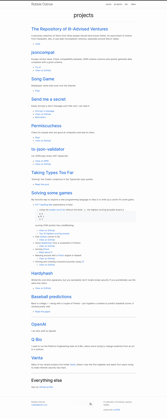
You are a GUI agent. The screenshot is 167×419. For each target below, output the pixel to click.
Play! (37, 90)
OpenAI (38, 324)
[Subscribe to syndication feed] (91, 404)
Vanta (37, 357)
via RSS (116, 409)
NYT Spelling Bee (43, 204)
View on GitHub (43, 70)
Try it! (38, 67)
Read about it (45, 252)
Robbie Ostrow (42, 4)
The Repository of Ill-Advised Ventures (69, 28)
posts (108, 4)
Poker (61, 255)
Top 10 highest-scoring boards (54, 233)
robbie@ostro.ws (39, 405)
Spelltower (46, 243)
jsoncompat (43, 52)
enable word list (57, 209)
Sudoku (43, 236)
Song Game (42, 78)
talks (133, 4)
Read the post (42, 184)
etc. (126, 4)
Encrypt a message (44, 111)
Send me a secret (48, 99)
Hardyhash (42, 273)
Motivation (40, 117)
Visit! (37, 44)
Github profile (46, 387)
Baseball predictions (51, 296)
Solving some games (51, 192)
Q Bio (36, 339)
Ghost (46, 249)
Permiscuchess (46, 125)
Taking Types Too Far (52, 172)
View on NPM (42, 161)
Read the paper (42, 311)
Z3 (82, 261)
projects (118, 4)
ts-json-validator (47, 149)
